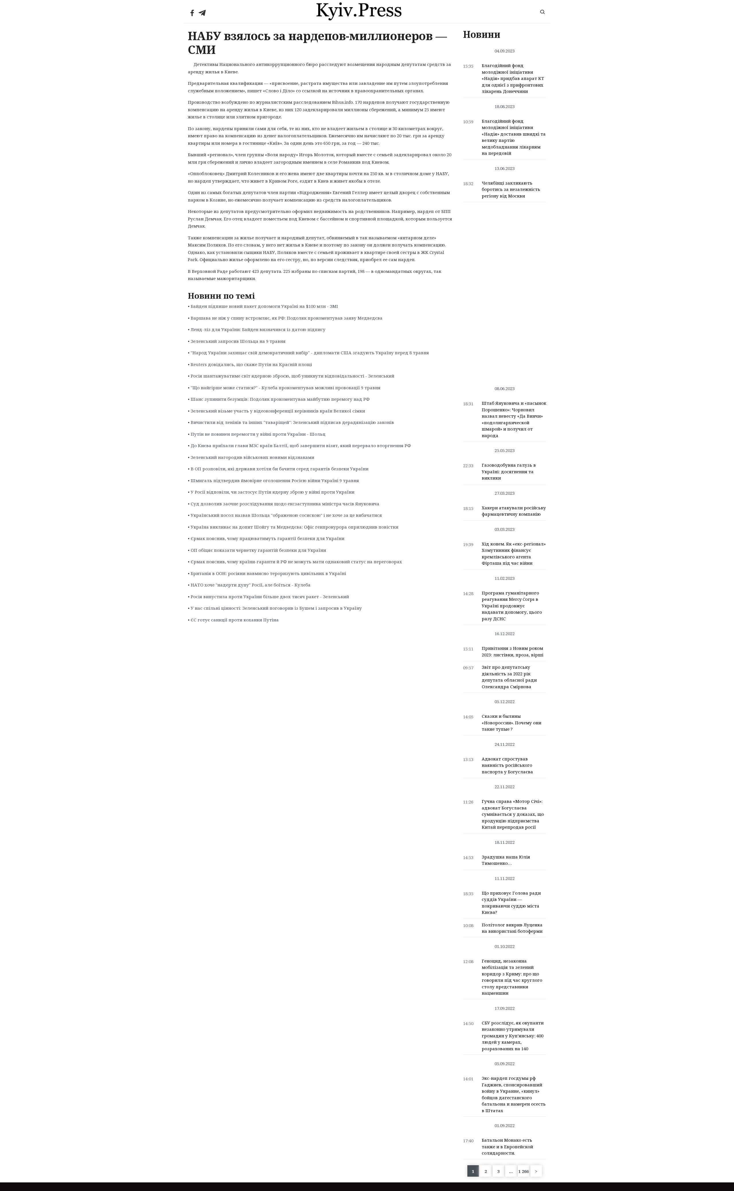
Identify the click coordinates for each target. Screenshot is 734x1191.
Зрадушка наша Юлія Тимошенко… (506, 860)
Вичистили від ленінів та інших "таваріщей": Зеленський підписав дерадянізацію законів (292, 422)
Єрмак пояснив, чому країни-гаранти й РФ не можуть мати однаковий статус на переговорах (296, 561)
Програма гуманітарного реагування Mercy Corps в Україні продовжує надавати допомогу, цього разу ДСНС (512, 605)
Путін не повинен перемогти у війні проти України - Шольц (258, 434)
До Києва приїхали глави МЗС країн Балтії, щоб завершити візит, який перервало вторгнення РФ (301, 445)
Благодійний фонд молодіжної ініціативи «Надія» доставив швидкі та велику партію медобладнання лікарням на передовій (514, 137)
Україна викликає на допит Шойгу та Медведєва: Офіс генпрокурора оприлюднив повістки (294, 527)
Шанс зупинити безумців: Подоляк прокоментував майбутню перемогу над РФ (280, 399)
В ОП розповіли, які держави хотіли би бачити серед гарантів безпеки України (279, 469)
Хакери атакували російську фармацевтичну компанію (514, 511)
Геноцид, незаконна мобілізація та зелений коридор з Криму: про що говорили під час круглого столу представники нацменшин (512, 977)
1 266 (523, 1171)
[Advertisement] (504, 291)
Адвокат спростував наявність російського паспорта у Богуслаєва (507, 765)
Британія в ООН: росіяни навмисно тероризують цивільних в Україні (268, 573)
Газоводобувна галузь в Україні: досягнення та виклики (509, 471)
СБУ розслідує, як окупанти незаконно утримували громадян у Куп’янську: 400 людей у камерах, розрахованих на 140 (513, 1035)
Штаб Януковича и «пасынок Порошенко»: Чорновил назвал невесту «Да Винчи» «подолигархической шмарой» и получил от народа (514, 419)
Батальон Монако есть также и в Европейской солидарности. (507, 1146)
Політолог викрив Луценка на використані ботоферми (512, 928)
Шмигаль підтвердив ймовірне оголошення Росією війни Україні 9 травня (275, 480)
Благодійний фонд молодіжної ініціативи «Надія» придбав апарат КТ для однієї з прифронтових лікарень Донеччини (513, 78)
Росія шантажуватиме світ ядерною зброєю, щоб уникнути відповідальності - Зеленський (292, 376)
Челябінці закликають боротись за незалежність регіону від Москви (511, 189)
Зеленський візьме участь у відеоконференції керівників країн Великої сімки (278, 411)
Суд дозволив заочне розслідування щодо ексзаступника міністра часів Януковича (285, 503)
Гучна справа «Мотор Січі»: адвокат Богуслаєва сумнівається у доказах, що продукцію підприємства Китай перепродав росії (513, 814)
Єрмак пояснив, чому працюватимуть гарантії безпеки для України (267, 538)
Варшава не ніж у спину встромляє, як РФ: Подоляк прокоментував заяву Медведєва (286, 318)
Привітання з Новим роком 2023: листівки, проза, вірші (512, 651)
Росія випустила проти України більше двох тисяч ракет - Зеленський (270, 596)
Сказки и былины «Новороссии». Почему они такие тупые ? (511, 722)
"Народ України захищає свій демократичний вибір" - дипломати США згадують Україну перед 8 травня (310, 352)
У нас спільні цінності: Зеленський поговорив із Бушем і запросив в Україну (276, 608)
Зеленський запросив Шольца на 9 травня (238, 341)
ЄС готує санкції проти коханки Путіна (235, 620)
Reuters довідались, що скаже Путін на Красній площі (251, 364)
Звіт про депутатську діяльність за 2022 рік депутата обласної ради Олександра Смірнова (509, 676)
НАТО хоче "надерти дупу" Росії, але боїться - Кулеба (251, 585)
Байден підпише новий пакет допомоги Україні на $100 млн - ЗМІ (264, 306)
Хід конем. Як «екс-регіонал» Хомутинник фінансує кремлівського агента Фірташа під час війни (514, 553)
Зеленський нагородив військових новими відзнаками (252, 457)
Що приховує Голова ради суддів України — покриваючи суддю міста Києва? (511, 902)
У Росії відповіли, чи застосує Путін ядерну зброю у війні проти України (272, 492)
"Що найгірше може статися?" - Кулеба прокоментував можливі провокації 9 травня (285, 387)
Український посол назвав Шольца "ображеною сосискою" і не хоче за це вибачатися (286, 515)
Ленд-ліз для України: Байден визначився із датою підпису (258, 329)
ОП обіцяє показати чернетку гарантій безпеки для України (258, 550)
